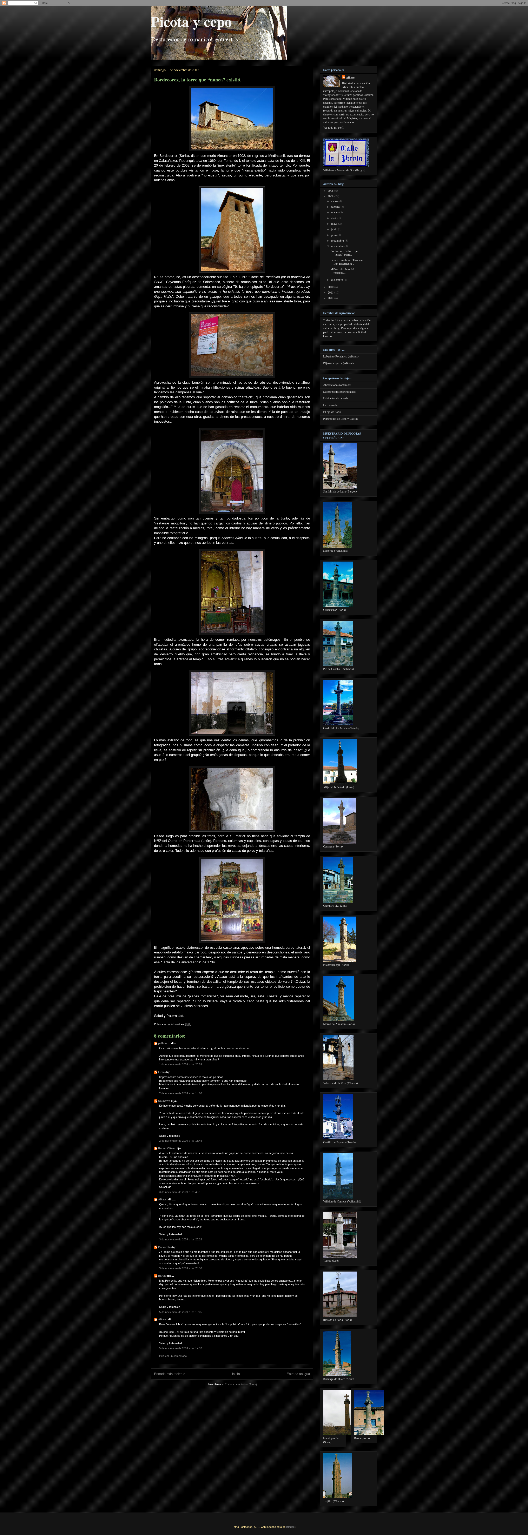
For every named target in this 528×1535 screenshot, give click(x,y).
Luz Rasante (330, 405)
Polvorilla (164, 1247)
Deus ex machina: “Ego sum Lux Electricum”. (346, 262)
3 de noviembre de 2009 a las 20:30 (180, 1268)
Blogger (290, 1526)
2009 (331, 196)
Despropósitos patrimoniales (339, 392)
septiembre (338, 240)
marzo (335, 212)
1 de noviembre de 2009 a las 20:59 (180, 1064)
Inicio (236, 1374)
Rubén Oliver (166, 1148)
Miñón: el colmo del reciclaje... (342, 271)
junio (334, 229)
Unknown (164, 1100)
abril (334, 218)
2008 (331, 191)
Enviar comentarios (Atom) (241, 1384)
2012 (331, 298)
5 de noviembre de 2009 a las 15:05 (180, 1312)
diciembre (337, 280)
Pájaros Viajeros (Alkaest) (338, 363)
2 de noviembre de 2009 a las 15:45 (180, 1140)
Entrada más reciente (169, 1374)
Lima (161, 1072)
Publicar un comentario (173, 1356)
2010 (331, 287)
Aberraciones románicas (337, 385)
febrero (336, 207)
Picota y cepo (191, 21)
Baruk (162, 1275)
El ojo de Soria (332, 412)
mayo (334, 224)
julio (334, 235)
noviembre (337, 246)
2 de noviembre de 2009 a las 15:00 (180, 1093)
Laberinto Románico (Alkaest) (341, 356)
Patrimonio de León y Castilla (340, 419)
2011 (331, 292)
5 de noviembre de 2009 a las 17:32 (180, 1348)
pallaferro (164, 1043)
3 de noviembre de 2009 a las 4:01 (179, 1192)
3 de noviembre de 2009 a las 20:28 (180, 1239)
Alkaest (162, 1199)
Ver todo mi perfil (333, 127)
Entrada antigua (298, 1374)
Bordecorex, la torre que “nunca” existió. (344, 252)
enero (334, 201)
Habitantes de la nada (335, 398)
